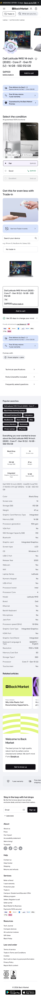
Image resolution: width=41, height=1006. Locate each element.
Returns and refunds (11, 869)
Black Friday (8, 938)
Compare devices (10, 929)
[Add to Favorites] (36, 59)
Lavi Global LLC (22, 324)
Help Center (8, 863)
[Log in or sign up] (31, 8)
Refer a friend (8, 880)
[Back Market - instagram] (5, 848)
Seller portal (8, 903)
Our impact (8, 835)
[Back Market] (20, 9)
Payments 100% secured (13, 909)
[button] (11, 46)
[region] (20, 693)
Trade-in (7, 890)
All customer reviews (11, 932)
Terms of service (10, 949)
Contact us (8, 860)
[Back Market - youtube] (15, 848)
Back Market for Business (13, 906)
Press (6, 832)
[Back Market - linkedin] (20, 848)
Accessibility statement (12, 838)
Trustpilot (7, 845)
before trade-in (8, 75)
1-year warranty (9, 884)
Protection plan (9, 887)
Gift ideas (7, 935)
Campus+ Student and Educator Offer (17, 893)
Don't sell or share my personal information (19, 959)
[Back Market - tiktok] (10, 848)
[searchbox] (29, 13)
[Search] (20, 14)
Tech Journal (8, 926)
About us (7, 829)
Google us (14, 756)
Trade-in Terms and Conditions (15, 953)
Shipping (7, 866)
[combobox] (20, 238)
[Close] (38, 2)
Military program (9, 896)
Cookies (6, 956)
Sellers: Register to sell (12, 899)
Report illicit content (11, 965)
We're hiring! (8, 841)
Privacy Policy (8, 962)
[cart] (36, 8)
